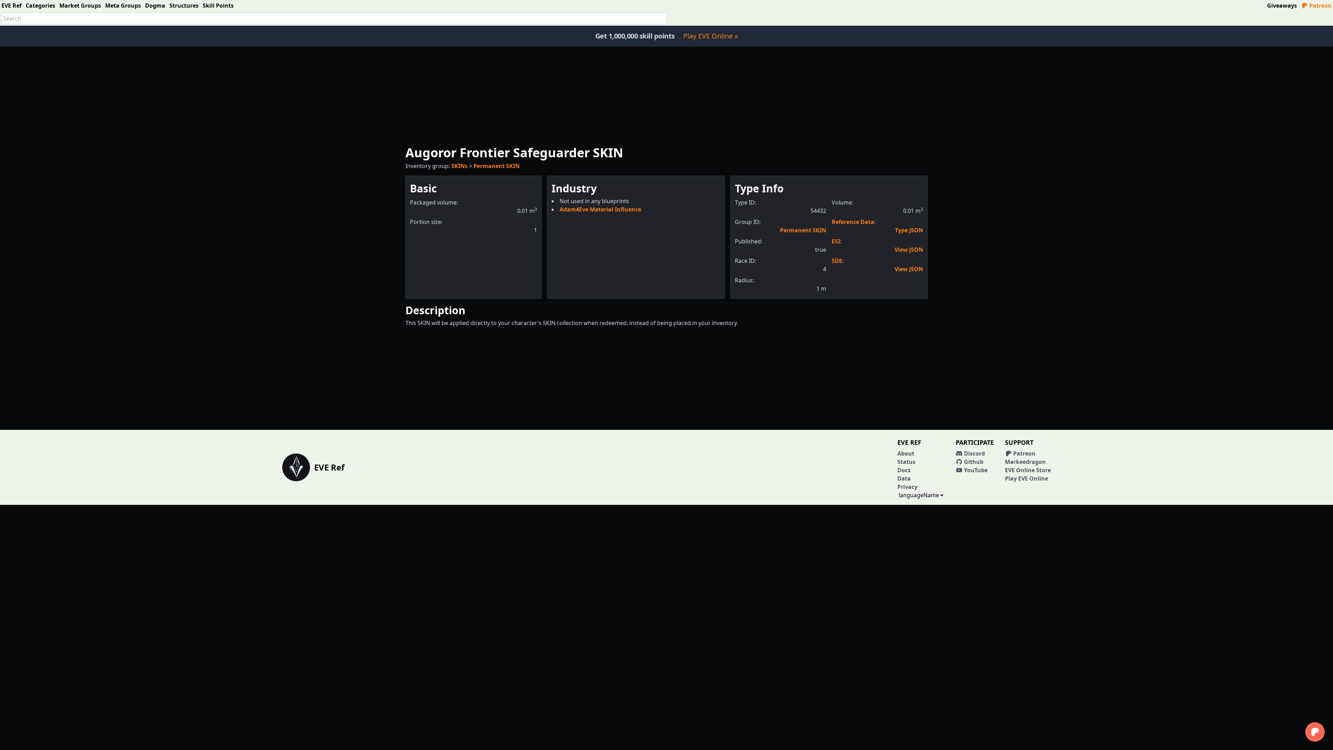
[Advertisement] (666, 95)
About (905, 453)
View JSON (909, 249)
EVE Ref (11, 5)
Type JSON (909, 230)
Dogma (155, 5)
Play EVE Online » (710, 36)
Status (906, 462)
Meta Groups (123, 5)
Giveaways (1282, 5)
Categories (40, 5)
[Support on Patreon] (1315, 732)
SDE (837, 261)
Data (904, 478)
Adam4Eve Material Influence (600, 209)
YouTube (975, 470)
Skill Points (218, 5)
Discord (974, 453)
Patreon (1320, 5)
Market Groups (80, 5)
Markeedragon (1025, 462)
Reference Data (853, 222)
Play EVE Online (1026, 478)
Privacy (907, 487)
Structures (184, 5)
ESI (836, 241)
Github (973, 462)
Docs (904, 470)
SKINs (459, 166)
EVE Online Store (1028, 470)
